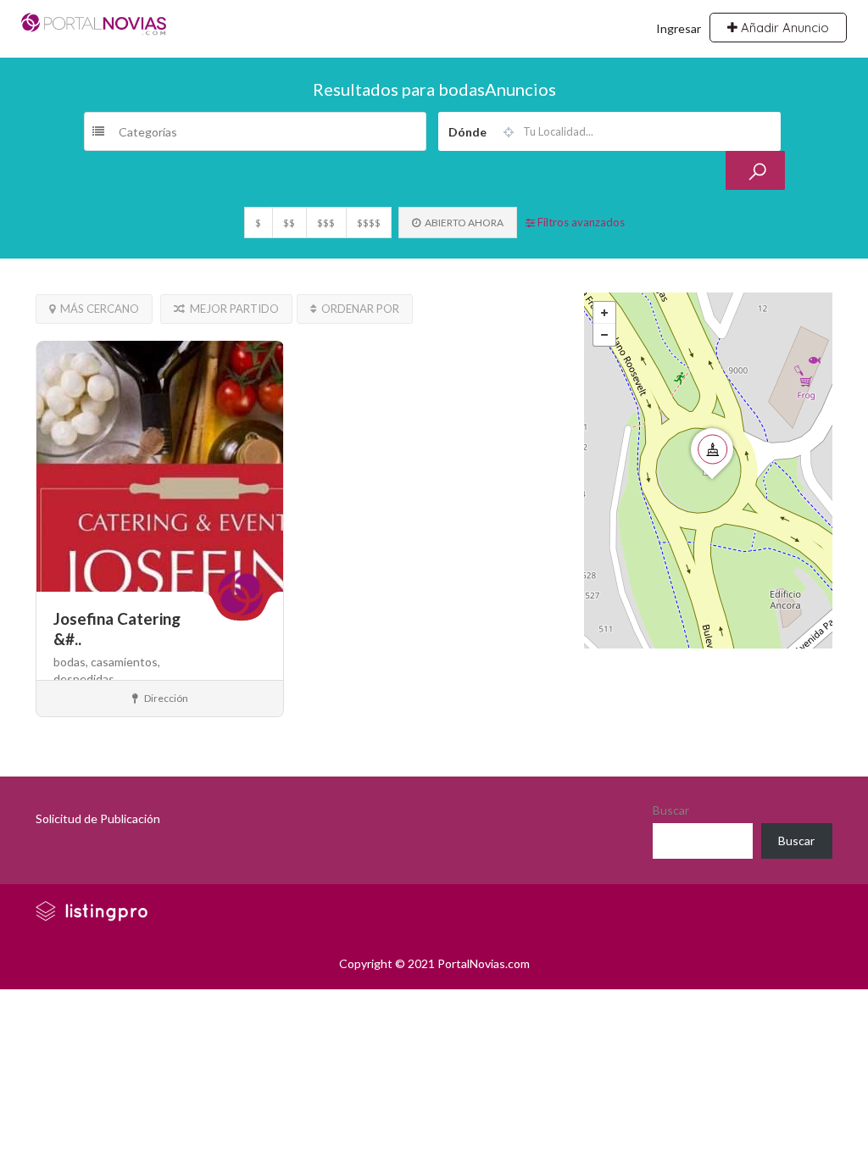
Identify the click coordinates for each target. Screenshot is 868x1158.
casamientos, (125, 661)
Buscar (671, 810)
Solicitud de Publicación (98, 818)
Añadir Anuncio (783, 27)
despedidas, (85, 678)
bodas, (72, 661)
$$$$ (369, 222)
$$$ (326, 222)
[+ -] (708, 470)
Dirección (165, 698)
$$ (289, 222)
